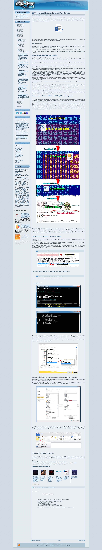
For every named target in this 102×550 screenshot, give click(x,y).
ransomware (18, 178)
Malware (26, 175)
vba (48, 487)
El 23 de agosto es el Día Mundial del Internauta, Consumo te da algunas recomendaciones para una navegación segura (22, 125)
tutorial (24, 182)
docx (40, 487)
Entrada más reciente (36, 540)
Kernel (25, 193)
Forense (27, 198)
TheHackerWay (19, 151)
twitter (27, 187)
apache (22, 194)
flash (23, 196)
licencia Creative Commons (54, 545)
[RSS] (19, 545)
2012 (18, 103)
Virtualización (22, 203)
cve (25, 181)
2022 (18, 29)
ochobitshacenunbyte (20, 160)
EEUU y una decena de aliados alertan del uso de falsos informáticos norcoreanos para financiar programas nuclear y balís (22, 137)
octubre (19, 41)
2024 (18, 26)
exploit (20, 179)
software (18, 172)
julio (18, 45)
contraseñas (20, 195)
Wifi (23, 185)
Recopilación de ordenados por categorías (22, 15)
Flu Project (18, 145)
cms (18, 196)
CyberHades (18, 153)
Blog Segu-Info (19, 149)
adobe (16, 192)
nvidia (16, 182)
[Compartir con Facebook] (37, 484)
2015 (18, 38)
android (27, 179)
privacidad (23, 177)
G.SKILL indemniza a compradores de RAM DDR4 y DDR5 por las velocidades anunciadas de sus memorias (25, 215)
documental (17, 200)
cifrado (21, 187)
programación (22, 188)
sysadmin (25, 191)
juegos (28, 194)
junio (19, 46)
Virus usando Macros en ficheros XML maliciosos (52, 13)
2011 (18, 105)
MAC (19, 197)
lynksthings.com (19, 162)
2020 (18, 31)
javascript (17, 194)
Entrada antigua (81, 540)
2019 (18, 33)
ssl (16, 198)
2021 (18, 30)
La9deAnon (18, 154)
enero (19, 100)
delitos (28, 203)
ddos (16, 185)
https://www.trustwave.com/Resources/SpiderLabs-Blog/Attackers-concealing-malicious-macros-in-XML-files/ (54, 462)
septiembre (20, 43)
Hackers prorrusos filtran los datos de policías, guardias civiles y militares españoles (22, 128)
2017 (18, 35)
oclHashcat (18, 206)
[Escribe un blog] (34, 484)
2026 (18, 24)
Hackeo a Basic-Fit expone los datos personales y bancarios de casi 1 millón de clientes (25, 236)
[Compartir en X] (35, 484)
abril (18, 49)
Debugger (17, 201)
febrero (19, 98)
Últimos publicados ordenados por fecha (21, 18)
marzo (19, 50)
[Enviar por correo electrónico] (32, 484)
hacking (24, 183)
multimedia (27, 195)
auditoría (25, 200)
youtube (17, 189)
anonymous (24, 197)
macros (43, 487)
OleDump (36, 283)
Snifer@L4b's (18, 156)
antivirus (27, 192)
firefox (24, 190)
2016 (18, 36)
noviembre (20, 40)
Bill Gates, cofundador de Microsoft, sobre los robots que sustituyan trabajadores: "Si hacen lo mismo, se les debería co (22, 132)
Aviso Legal (57, 544)
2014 (18, 101)
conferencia (21, 198)
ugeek (17, 159)
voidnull (17, 161)
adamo (24, 204)
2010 (18, 106)
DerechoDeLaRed (19, 155)
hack (19, 193)
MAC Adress (27, 205)
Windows (27, 178)
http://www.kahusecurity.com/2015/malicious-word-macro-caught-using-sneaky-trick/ (49, 463)
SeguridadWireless (22, 199)
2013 (18, 102)
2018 (18, 34)
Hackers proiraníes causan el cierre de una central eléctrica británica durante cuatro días (21, 120)
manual (17, 183)
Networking (17, 191)
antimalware (21, 205)
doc (38, 487)
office (22, 192)
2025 (18, 25)
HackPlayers (18, 150)
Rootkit (23, 201)
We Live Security (19, 148)
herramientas (24, 189)
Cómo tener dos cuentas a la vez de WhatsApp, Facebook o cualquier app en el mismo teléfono (26, 226)
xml (54, 487)
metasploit (22, 202)
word (52, 487)
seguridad (19, 171)
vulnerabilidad (19, 169)
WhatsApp (23, 184)
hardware (19, 174)
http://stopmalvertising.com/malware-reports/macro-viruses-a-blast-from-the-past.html (49, 461)
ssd (16, 184)
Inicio (59, 540)
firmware (17, 190)
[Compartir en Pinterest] (38, 484)
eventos (27, 196)
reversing (19, 204)
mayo (19, 48)
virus (50, 487)
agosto (19, 44)
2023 (18, 28)
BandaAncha (18, 157)
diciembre (20, 39)
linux (20, 181)
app (28, 185)
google (17, 175)
